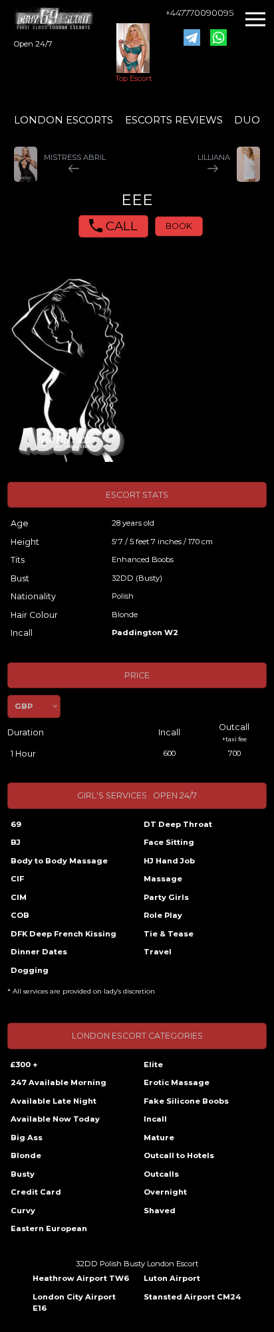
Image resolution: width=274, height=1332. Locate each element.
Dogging (30, 970)
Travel (158, 951)
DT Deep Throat (178, 824)
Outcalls (161, 1174)
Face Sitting (169, 842)
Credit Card (36, 1192)
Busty (23, 1174)
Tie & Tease (169, 933)
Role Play (163, 915)
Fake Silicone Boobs (186, 1101)
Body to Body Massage (59, 860)
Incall (155, 1119)
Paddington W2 (145, 632)
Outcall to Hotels (179, 1155)
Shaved (160, 1210)
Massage (163, 878)
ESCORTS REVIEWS (174, 119)
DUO (247, 119)
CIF (17, 878)
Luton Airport (172, 1278)
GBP (24, 706)
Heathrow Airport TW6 (81, 1278)
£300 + (24, 1064)
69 (16, 824)
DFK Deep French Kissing (63, 933)
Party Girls (166, 897)
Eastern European (49, 1228)
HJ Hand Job (169, 860)
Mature (159, 1137)
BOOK (179, 226)
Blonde (26, 1155)
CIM (19, 897)
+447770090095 (199, 13)
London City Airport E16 (74, 1302)
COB (20, 915)
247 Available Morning (58, 1082)
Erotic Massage (176, 1082)
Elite (153, 1064)
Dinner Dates (39, 951)
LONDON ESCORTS (63, 119)
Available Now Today (55, 1119)
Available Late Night (53, 1101)
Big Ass (27, 1137)
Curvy (23, 1210)
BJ (16, 842)
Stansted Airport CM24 (192, 1296)
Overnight (165, 1192)
